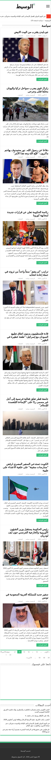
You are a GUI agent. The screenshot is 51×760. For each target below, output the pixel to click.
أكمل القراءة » (42, 79)
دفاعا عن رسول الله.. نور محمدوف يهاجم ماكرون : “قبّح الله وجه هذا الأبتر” (26, 152)
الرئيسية (48, 20)
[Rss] (27, 753)
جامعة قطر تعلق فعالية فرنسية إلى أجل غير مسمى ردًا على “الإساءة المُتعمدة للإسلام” (27, 402)
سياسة (28, 36)
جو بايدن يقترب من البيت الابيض (31, 32)
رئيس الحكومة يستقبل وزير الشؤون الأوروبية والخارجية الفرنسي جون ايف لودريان (28, 532)
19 (24, 652)
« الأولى (47, 652)
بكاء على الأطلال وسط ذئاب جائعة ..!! (37, 716)
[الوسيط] (25, 6)
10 (37, 652)
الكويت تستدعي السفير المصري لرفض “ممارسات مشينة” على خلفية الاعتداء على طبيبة (25, 467)
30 (49, 658)
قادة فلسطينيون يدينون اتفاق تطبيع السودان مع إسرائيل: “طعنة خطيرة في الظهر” (27, 337)
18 (28, 652)
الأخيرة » (29, 658)
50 (39, 658)
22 (10, 655)
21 (15, 652)
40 (44, 658)
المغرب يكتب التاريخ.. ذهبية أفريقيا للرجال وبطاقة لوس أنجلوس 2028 (26, 720)
